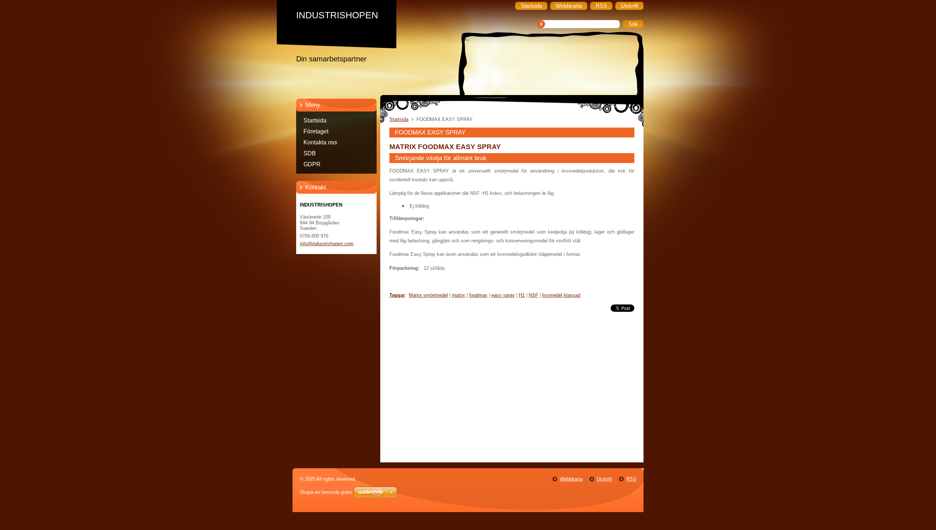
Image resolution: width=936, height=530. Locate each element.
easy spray (503, 295)
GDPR (312, 164)
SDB (309, 153)
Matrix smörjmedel (428, 295)
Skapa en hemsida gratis (326, 492)
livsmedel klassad (561, 295)
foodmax (478, 295)
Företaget (315, 131)
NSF (533, 295)
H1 (522, 295)
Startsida (315, 120)
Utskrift (604, 479)
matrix (458, 295)
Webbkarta (571, 479)
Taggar (397, 295)
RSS (631, 479)
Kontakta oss (320, 142)
